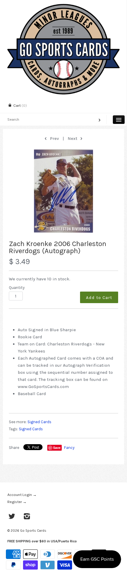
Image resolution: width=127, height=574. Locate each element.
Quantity (17, 287)
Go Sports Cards (33, 530)
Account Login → (22, 494)
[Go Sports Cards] (63, 5)
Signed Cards (39, 422)
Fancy (69, 447)
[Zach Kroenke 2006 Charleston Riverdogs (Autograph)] (63, 191)
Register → (17, 501)
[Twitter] (12, 517)
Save (57, 447)
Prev (54, 138)
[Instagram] (27, 517)
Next (73, 138)
